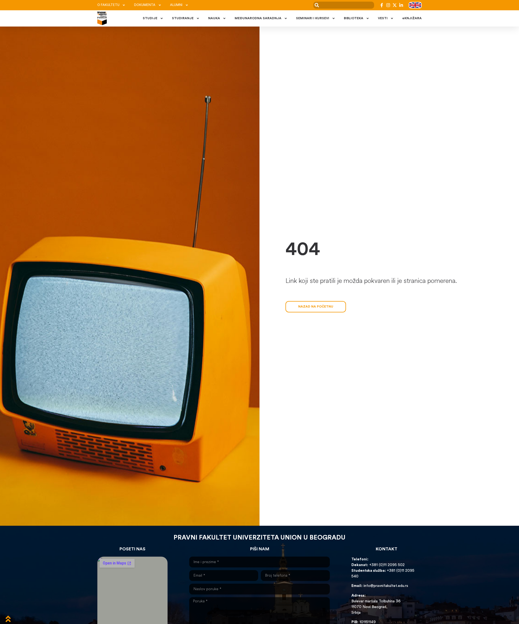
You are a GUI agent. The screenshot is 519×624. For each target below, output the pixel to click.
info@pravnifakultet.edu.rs (386, 586)
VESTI (383, 18)
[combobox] (343, 5)
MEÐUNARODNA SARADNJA (258, 18)
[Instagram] (388, 5)
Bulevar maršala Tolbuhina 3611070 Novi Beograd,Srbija (376, 607)
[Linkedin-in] (401, 5)
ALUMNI (176, 5)
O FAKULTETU (108, 5)
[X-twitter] (394, 5)
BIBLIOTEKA (353, 18)
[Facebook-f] (382, 5)
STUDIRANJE (183, 18)
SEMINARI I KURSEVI (312, 18)
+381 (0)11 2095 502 (386, 565)
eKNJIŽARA (412, 18)
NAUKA (214, 18)
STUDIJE (150, 18)
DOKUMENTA (144, 5)
